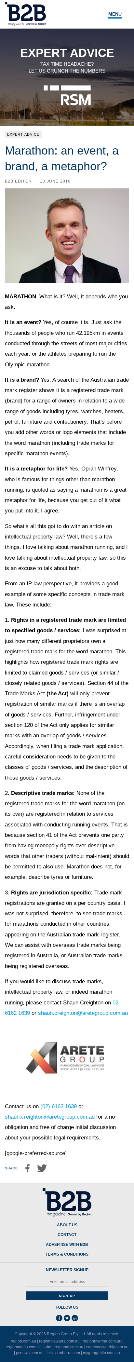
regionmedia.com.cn (24, 1347)
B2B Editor (18, 181)
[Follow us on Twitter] (67, 1318)
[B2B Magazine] (67, 1202)
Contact (67, 1235)
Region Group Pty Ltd (66, 1334)
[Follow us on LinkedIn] (75, 1318)
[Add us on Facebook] (59, 1318)
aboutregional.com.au (64, 1347)
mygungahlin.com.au (101, 1353)
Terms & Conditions (67, 1254)
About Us (67, 1225)
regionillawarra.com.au (59, 1341)
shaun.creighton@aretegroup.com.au (83, 1013)
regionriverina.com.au (102, 1341)
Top (122, 1353)
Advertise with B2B (67, 1245)
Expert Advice (23, 134)
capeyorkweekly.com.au (107, 1347)
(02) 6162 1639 (58, 1106)
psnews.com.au (30, 1353)
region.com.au (23, 1341)
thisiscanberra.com (63, 1353)
